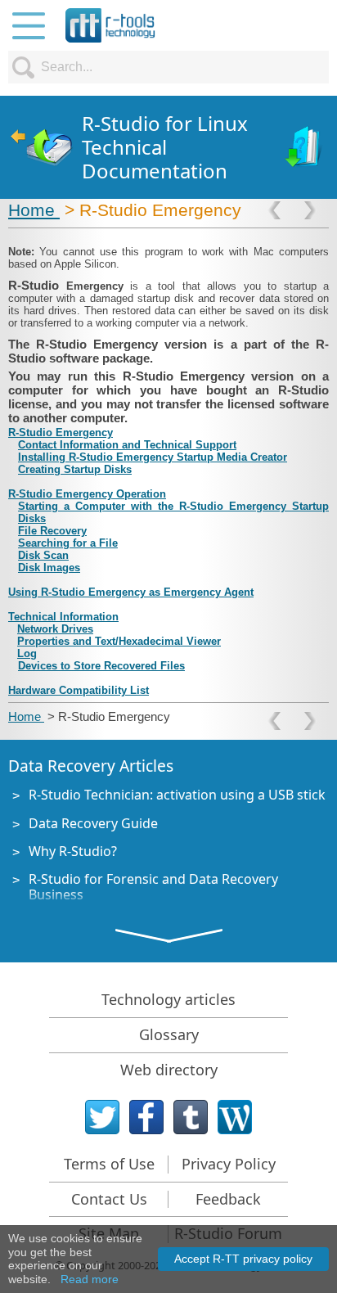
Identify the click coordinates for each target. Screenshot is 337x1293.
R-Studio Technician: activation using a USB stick (177, 795)
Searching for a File (68, 543)
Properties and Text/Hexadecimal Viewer (119, 641)
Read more (90, 1279)
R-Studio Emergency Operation (87, 494)
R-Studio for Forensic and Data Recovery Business (153, 886)
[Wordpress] (235, 1117)
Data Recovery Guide (93, 823)
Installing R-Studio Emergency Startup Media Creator (152, 457)
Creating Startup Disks (75, 469)
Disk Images (49, 567)
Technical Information (63, 616)
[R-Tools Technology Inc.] (110, 25)
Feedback (228, 1199)
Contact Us (109, 1199)
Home (34, 209)
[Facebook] (146, 1117)
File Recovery (52, 531)
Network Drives (55, 629)
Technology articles (168, 999)
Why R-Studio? (73, 851)
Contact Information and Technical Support (127, 445)
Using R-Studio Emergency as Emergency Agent (131, 592)
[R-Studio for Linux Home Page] (41, 148)
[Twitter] (102, 1117)
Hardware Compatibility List (78, 690)
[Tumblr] (190, 1117)
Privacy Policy (229, 1164)
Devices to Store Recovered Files (101, 666)
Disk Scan (43, 555)
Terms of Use (109, 1164)
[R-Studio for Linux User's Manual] (305, 148)
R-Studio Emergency (60, 432)
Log (27, 653)
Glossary (169, 1034)
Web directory (169, 1069)
